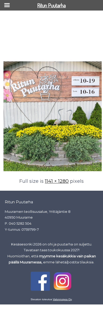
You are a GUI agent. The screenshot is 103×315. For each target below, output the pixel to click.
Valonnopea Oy (62, 299)
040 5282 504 (20, 223)
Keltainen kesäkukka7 (23, 52)
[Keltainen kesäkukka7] (52, 171)
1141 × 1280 (57, 181)
